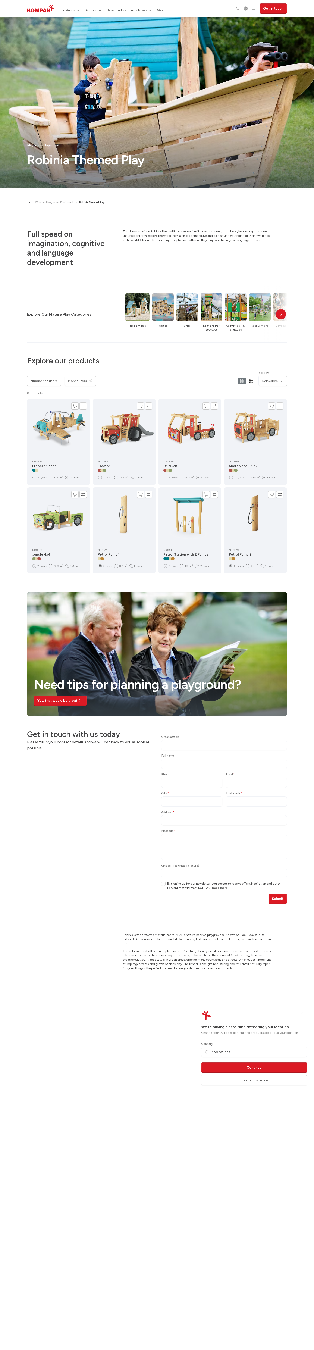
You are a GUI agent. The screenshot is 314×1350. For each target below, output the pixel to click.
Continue (254, 1067)
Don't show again (254, 1080)
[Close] (302, 1013)
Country (207, 1044)
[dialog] (157, 675)
